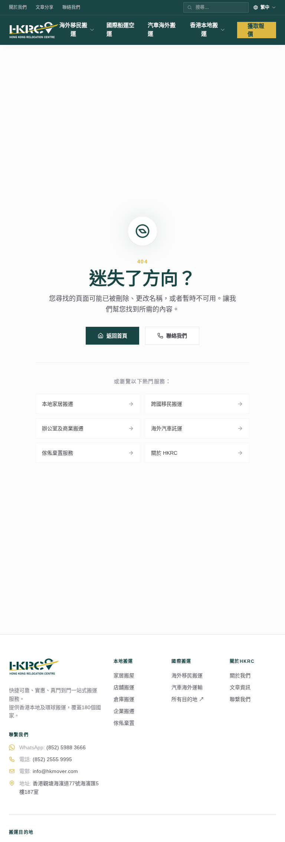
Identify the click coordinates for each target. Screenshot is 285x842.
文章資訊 (240, 687)
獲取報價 (256, 30)
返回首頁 (117, 336)
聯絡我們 (71, 7)
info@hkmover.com (48, 771)
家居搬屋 (124, 675)
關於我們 (18, 7)
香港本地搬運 (204, 29)
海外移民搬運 (73, 29)
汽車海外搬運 (162, 29)
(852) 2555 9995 (45, 759)
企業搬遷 (124, 711)
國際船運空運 (120, 29)
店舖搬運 (124, 687)
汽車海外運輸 (187, 687)
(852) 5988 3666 (52, 747)
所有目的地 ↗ (187, 699)
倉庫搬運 (124, 699)
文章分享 (44, 7)
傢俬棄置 (124, 723)
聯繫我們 (240, 699)
